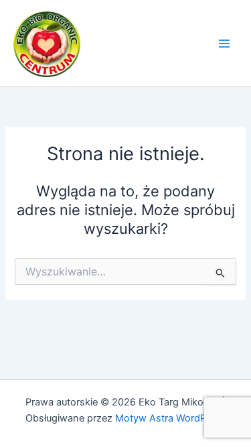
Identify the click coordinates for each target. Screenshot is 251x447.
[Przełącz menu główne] (224, 42)
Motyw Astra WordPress (170, 418)
